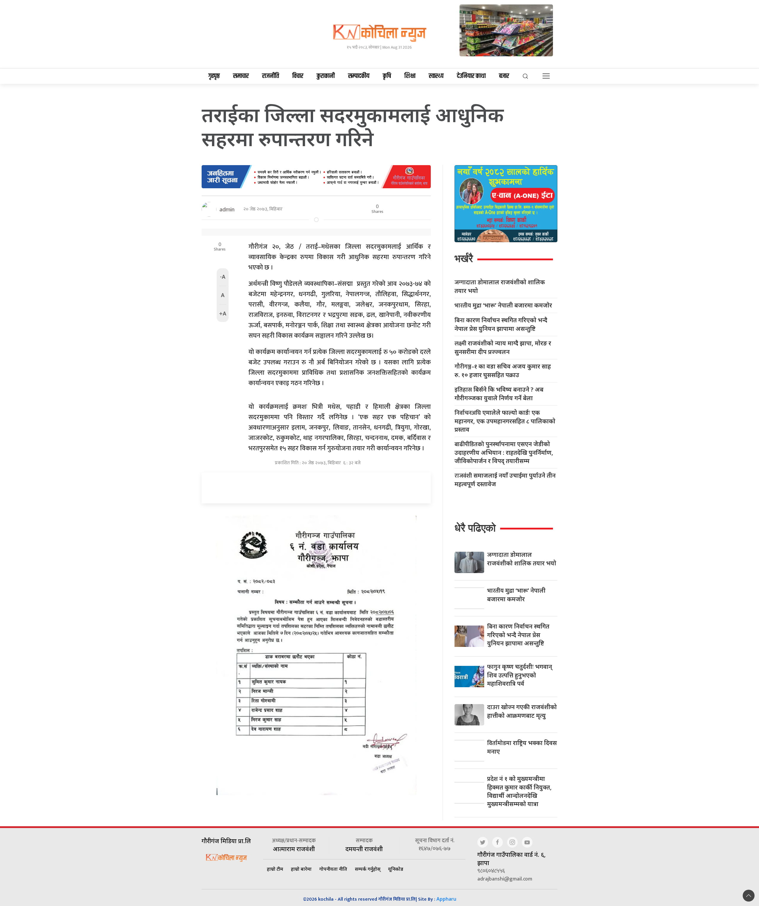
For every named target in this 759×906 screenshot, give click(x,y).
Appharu (446, 899)
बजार (504, 76)
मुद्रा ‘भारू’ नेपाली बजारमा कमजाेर (503, 305)
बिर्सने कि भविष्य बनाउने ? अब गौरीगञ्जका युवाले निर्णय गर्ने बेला (499, 393)
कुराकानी (326, 76)
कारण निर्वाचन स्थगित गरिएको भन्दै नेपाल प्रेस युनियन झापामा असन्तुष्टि (501, 324)
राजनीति (270, 76)
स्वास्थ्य (436, 76)
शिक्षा (409, 76)
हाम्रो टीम (275, 869)
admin (227, 209)
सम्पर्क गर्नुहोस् (367, 869)
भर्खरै (464, 258)
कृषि (387, 76)
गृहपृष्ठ (214, 76)
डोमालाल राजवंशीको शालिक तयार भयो (500, 286)
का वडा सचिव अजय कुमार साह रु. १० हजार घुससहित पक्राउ (503, 370)
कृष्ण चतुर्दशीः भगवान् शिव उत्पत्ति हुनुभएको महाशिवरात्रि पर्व (519, 675)
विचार (297, 76)
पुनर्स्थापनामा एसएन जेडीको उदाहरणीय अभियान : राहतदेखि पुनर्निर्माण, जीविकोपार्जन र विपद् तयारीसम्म (504, 452)
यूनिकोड (395, 869)
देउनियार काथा (471, 76)
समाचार (241, 76)
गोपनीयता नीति (333, 869)
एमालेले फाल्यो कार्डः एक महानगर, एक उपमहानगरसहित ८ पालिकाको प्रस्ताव (505, 421)
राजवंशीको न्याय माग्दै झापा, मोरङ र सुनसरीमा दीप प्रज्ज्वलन (503, 347)
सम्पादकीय (358, 76)
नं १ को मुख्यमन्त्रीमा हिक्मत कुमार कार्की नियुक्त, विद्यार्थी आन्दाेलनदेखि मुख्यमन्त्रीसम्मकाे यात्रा (519, 791)
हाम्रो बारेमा (301, 869)
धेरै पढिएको (475, 528)
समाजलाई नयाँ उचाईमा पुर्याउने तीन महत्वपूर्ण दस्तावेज (505, 479)
